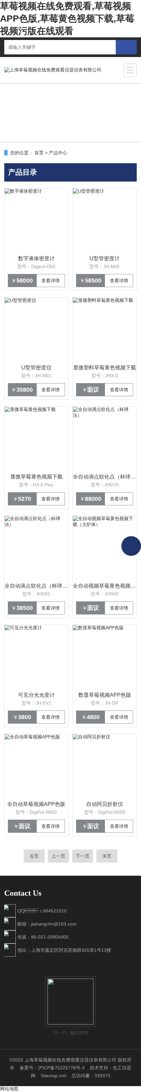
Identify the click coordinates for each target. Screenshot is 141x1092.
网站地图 (9, 1088)
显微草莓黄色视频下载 (36, 476)
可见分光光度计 (36, 695)
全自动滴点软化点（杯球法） (104, 476)
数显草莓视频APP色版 (104, 695)
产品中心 (58, 152)
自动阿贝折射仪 (104, 804)
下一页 (83, 856)
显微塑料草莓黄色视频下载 (104, 367)
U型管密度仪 (36, 367)
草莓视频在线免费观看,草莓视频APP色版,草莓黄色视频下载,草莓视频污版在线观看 (67, 18)
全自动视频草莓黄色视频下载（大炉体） (104, 586)
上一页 (58, 856)
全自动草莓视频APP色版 (36, 804)
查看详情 (50, 280)
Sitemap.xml (53, 1075)
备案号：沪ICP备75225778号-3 (52, 1067)
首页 (39, 152)
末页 (106, 856)
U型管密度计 (105, 258)
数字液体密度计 (36, 258)
